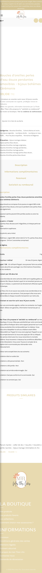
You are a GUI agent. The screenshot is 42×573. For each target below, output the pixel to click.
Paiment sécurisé (8, 548)
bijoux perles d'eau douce (9, 143)
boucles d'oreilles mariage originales (13, 145)
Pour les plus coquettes (14, 135)
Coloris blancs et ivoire (31, 131)
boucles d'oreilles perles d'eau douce (13, 155)
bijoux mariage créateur (17, 140)
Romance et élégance (31, 135)
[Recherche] (5, 15)
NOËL (2, 135)
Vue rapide (40, 406)
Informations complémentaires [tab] (21, 171)
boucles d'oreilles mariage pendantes (13, 148)
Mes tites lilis (16, 569)
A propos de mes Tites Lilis (12, 552)
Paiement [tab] (21, 178)
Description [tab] (21, 165)
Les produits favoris (9, 515)
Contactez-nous (7, 555)
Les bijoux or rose (34, 133)
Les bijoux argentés (7, 133)
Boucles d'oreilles (16, 131)
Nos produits (6, 511)
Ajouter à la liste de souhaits (12, 121)
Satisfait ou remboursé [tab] (21, 184)
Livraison (4, 537)
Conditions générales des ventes (15, 541)
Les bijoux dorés (21, 133)
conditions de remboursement (32, 111)
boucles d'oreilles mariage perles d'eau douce (16, 153)
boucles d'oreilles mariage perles (11, 150)
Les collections (7, 519)
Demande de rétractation (11, 559)
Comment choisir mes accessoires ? (16, 522)
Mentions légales (8, 545)
